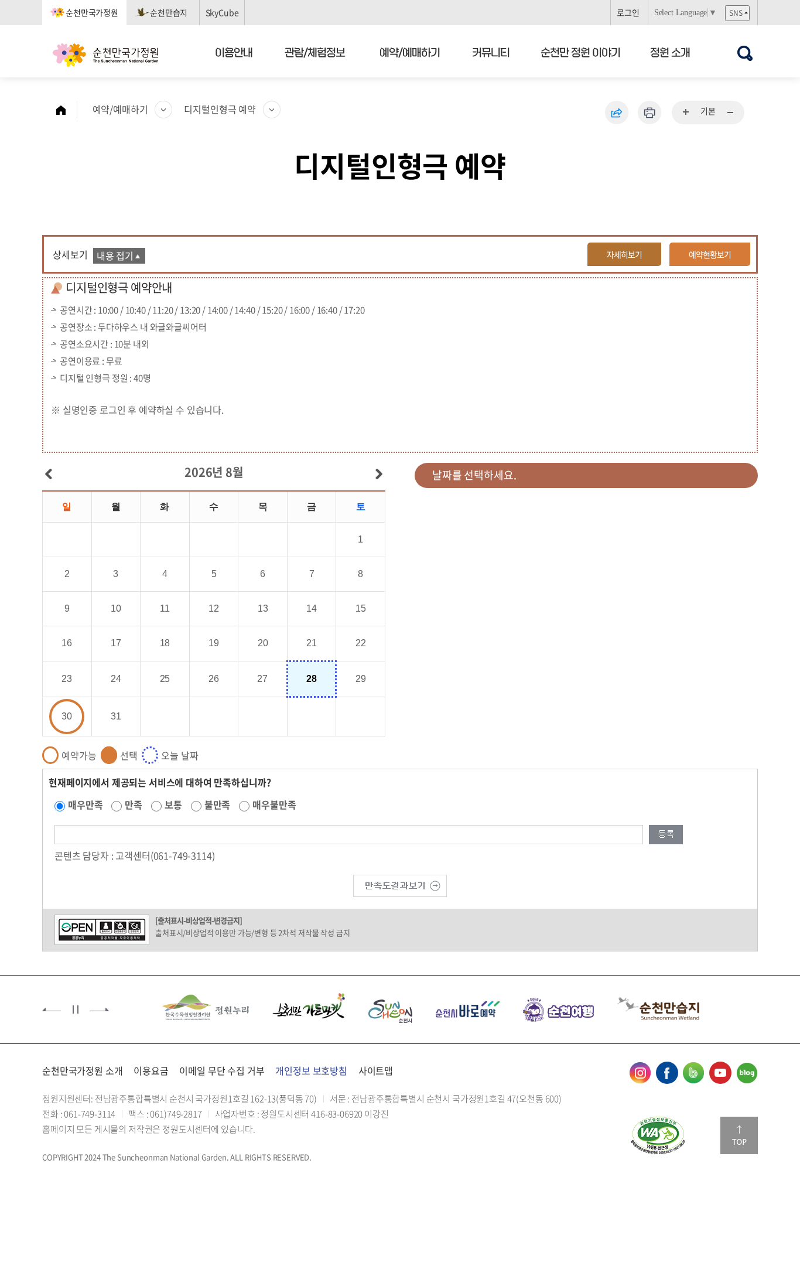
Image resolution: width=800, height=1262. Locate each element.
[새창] (205, 1008)
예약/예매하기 (410, 52)
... (686, 112)
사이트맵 (375, 1070)
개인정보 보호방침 (311, 1070)
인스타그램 (640, 1073)
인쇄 (649, 112)
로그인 (628, 12)
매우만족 (85, 804)
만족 (133, 804)
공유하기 (616, 112)
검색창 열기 (744, 53)
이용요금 (151, 1070)
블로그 (747, 1073)
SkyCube (222, 12)
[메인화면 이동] (66, 109)
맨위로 (739, 1135)
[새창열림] (658, 1135)
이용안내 (233, 52)
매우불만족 (274, 804)
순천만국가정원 (92, 12)
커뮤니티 (491, 52)
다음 (99, 1009)
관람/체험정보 (315, 52)
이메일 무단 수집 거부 (221, 1070)
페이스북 (667, 1073)
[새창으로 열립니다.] (400, 885)
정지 (75, 1009)
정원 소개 (670, 52)
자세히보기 (624, 254)
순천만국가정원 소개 (82, 1070)
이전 (51, 1009)
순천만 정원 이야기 (580, 52)
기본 (708, 111)
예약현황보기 (710, 254)
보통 (173, 804)
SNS (736, 13)
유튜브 (720, 1073)
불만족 (217, 804)
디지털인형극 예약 (220, 109)
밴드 (693, 1073)
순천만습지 (168, 12)
